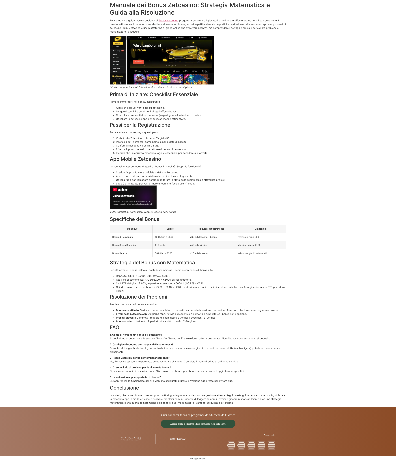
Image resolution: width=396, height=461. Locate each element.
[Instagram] (271, 445)
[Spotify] (261, 445)
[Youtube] (231, 445)
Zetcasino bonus (168, 20)
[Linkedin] (251, 445)
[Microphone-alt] (241, 445)
